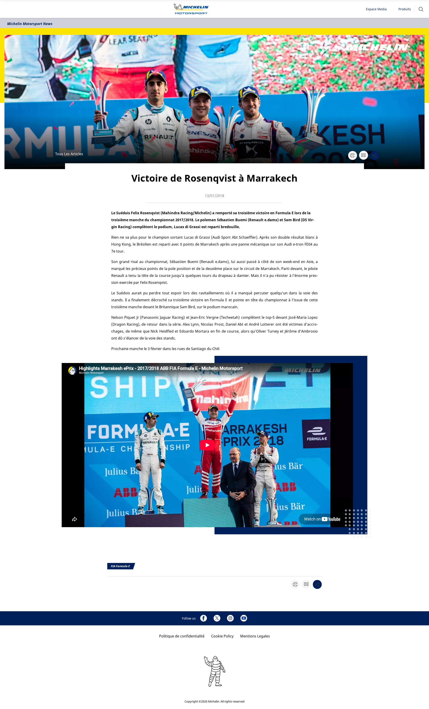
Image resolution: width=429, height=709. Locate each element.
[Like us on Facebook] (203, 618)
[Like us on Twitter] (217, 618)
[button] (421, 9)
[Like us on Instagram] (230, 618)
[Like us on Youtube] (243, 618)
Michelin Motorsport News (30, 23)
